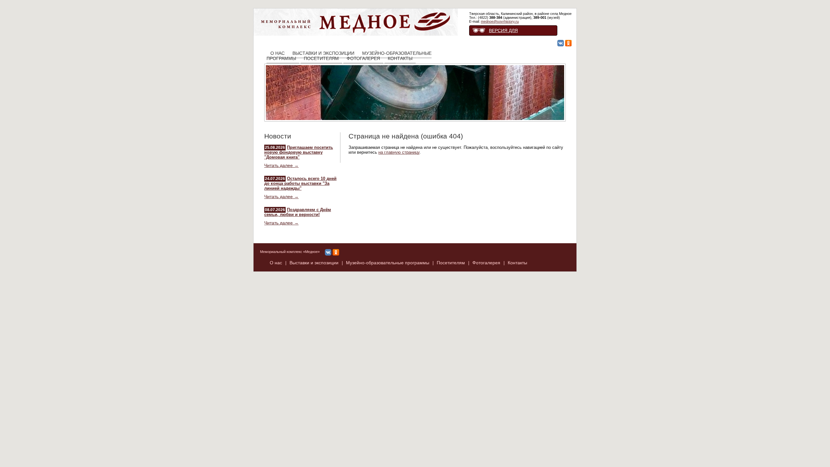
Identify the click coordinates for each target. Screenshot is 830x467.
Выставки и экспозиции (314, 262)
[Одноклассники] (568, 43)
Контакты (400, 58)
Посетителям (321, 58)
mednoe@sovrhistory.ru (500, 21)
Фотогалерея (363, 58)
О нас (276, 262)
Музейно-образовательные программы (387, 262)
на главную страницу (399, 152)
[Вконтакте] (560, 43)
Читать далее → (281, 165)
